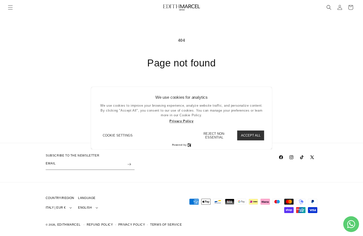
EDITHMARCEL (69, 224)
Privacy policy (131, 224)
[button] (10, 7)
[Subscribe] (129, 164)
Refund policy (100, 224)
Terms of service (166, 224)
